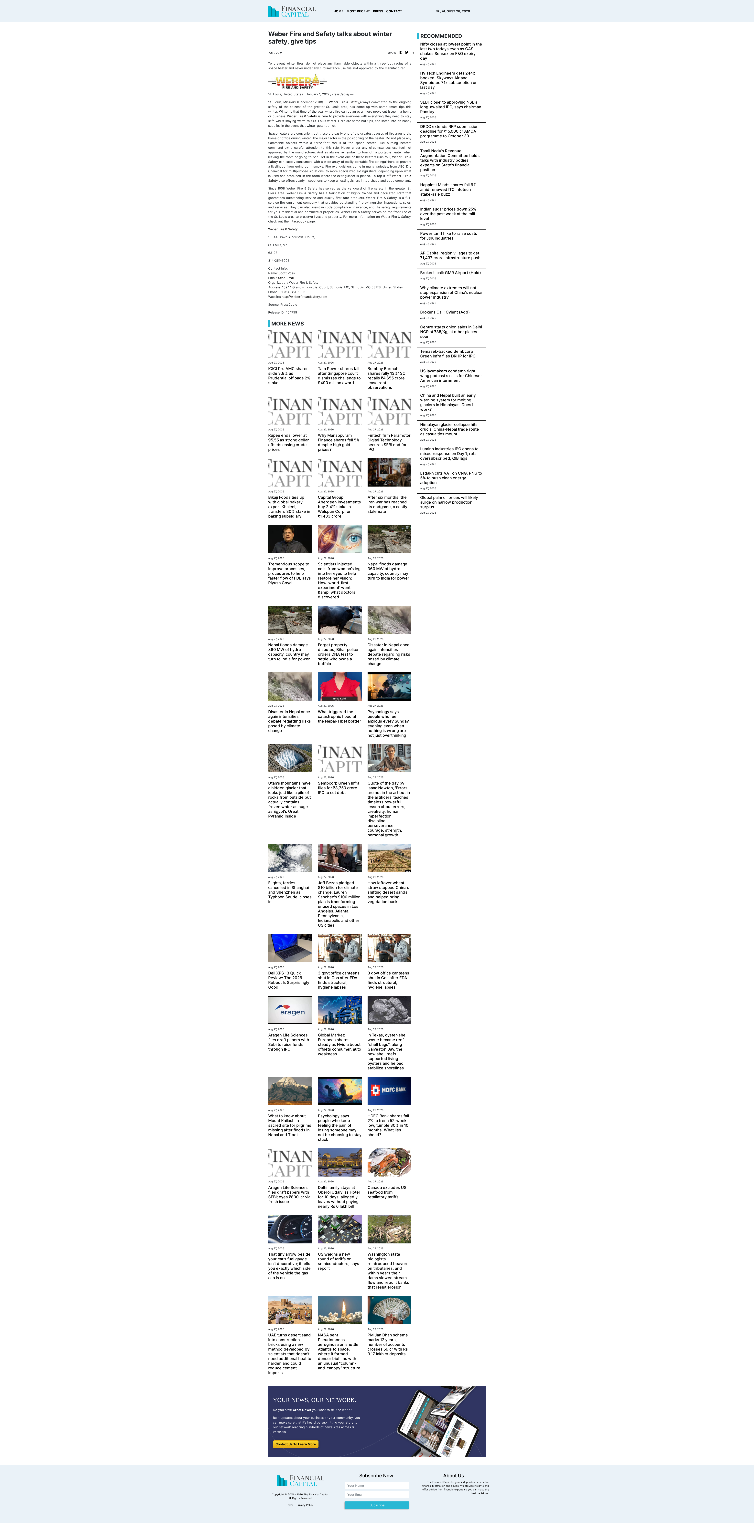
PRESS (378, 11)
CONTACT (394, 11)
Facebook (299, 221)
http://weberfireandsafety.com (304, 297)
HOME (338, 11)
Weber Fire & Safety (344, 102)
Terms (290, 1505)
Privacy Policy (305, 1505)
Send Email (286, 278)
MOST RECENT (358, 11)
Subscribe (377, 1505)
